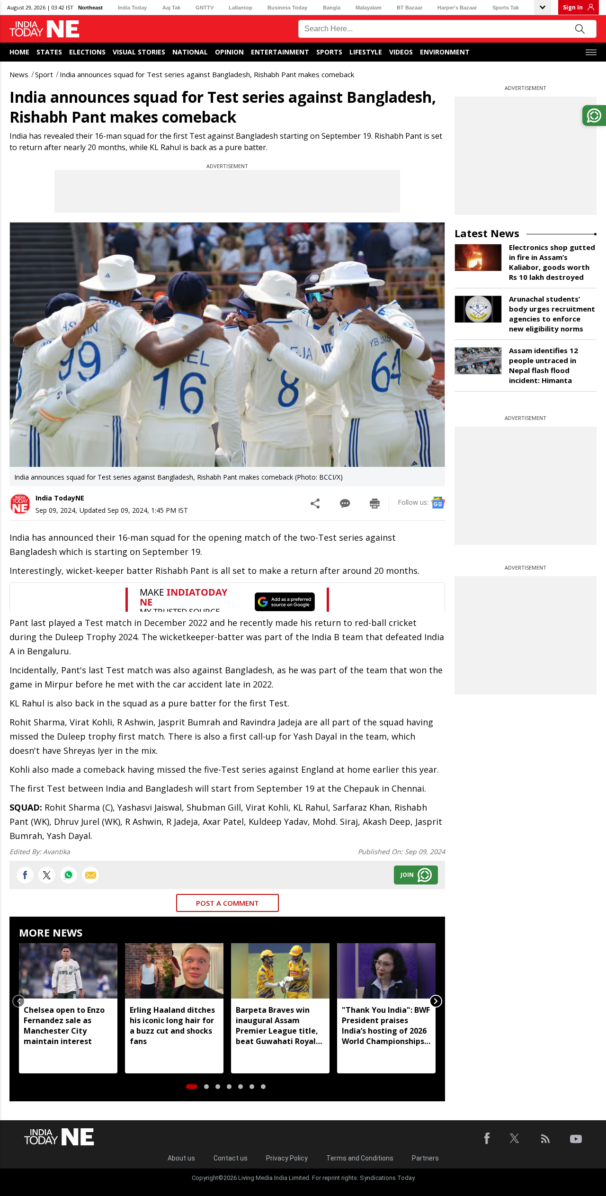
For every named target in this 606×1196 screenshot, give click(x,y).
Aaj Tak (171, 7)
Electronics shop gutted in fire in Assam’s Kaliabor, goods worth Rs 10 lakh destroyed (552, 262)
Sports (329, 51)
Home (19, 51)
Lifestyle (365, 51)
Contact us (231, 1158)
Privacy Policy (287, 1158)
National (190, 51)
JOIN (407, 875)
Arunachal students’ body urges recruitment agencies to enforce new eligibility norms (552, 313)
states (49, 51)
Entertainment (280, 51)
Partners (425, 1158)
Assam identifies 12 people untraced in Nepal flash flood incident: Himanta (543, 365)
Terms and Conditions (359, 1158)
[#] (68, 875)
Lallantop (240, 7)
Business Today (287, 7)
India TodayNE (60, 497)
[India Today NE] (44, 29)
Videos (401, 51)
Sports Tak (505, 7)
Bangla (331, 7)
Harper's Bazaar (457, 7)
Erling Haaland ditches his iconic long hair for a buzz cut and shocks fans (172, 1025)
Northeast (90, 7)
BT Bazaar (409, 7)
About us (181, 1158)
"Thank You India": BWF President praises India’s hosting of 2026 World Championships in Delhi (386, 1025)
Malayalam (369, 7)
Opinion (229, 51)
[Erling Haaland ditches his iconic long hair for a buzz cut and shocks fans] (174, 971)
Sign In (573, 7)
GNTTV (205, 7)
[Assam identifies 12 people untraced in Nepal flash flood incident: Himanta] (478, 361)
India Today (132, 7)
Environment (445, 51)
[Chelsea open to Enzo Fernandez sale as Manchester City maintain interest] (68, 971)
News (18, 74)
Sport (44, 74)
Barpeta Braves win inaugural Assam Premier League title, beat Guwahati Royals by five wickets (278, 1025)
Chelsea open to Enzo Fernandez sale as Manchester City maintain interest (64, 1025)
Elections (87, 51)
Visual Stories (139, 51)
